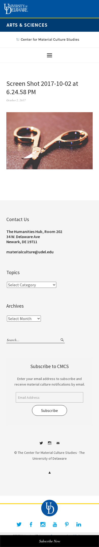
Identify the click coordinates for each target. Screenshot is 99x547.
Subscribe (49, 410)
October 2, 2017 (16, 100)
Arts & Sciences (26, 24)
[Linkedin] (78, 524)
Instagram (49, 445)
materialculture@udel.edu (30, 251)
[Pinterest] (66, 524)
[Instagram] (42, 524)
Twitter (41, 445)
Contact (58, 445)
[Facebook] (31, 524)
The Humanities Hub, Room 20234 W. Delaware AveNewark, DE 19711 (34, 236)
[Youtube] (54, 524)
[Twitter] (19, 524)
